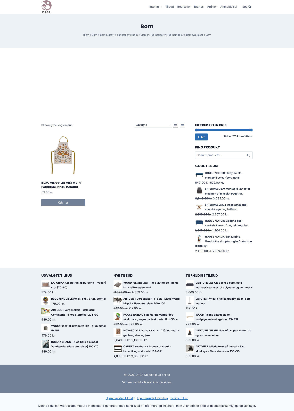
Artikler (212, 6)
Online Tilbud (179, 398)
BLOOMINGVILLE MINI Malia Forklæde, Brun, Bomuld (61, 185)
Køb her (63, 202)
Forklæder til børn (127, 34)
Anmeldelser (228, 6)
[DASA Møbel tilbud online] (46, 6)
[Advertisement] (147, 85)
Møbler (145, 34)
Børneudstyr (107, 34)
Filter (201, 137)
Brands (199, 6)
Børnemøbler (175, 34)
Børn (94, 34)
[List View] (182, 125)
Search (249, 155)
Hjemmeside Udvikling (152, 398)
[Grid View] (175, 125)
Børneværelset (194, 34)
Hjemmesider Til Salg (120, 398)
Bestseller (184, 6)
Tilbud (169, 6)
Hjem (86, 34)
